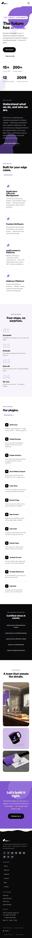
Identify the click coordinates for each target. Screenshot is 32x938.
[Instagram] (8, 853)
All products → (9, 415)
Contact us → (16, 816)
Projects (6, 878)
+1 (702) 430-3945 (10, 917)
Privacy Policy (19, 934)
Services (6, 870)
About (5, 866)
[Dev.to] (12, 856)
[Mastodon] (4, 856)
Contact (6, 887)
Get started (9, 49)
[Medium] (8, 856)
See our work (10, 56)
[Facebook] (16, 853)
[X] (4, 853)
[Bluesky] (23, 853)
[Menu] (28, 3)
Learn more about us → (11, 143)
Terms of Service (8, 934)
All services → (8, 175)
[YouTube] (12, 853)
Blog (5, 882)
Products (6, 874)
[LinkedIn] (20, 853)
